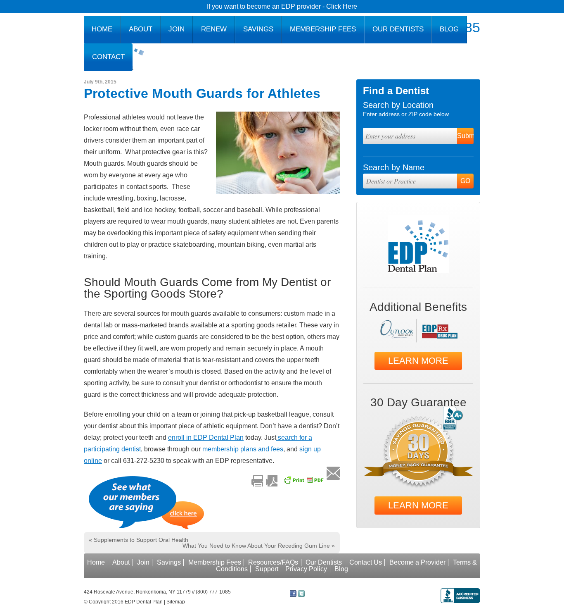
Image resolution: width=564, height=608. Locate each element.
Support (266, 568)
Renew (214, 29)
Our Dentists (398, 29)
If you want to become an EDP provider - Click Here (282, 6)
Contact (108, 57)
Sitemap (175, 602)
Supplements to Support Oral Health (138, 539)
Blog (449, 29)
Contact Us (365, 562)
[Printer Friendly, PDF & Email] (289, 480)
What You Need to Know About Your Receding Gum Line (258, 545)
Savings (258, 29)
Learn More (418, 360)
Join (176, 29)
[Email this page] (333, 473)
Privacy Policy (306, 568)
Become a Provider (417, 562)
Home (102, 29)
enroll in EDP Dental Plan (206, 437)
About (140, 29)
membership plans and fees (242, 449)
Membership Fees (323, 29)
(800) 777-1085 (213, 592)
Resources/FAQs (273, 562)
